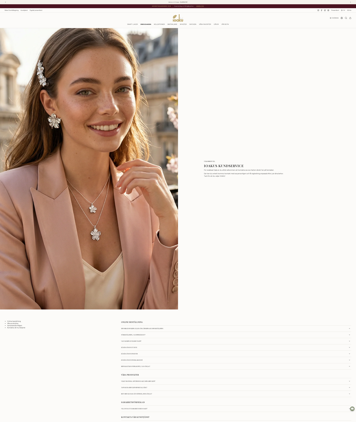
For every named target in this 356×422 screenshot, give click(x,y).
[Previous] (5, 2)
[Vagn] (350, 18)
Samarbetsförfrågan (14, 325)
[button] (132, 24)
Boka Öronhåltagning (12, 10)
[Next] (350, 2)
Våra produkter (13, 323)
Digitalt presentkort (36, 10)
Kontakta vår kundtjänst (16, 328)
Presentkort (335, 10)
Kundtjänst (24, 10)
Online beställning (14, 321)
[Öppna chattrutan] (352, 409)
